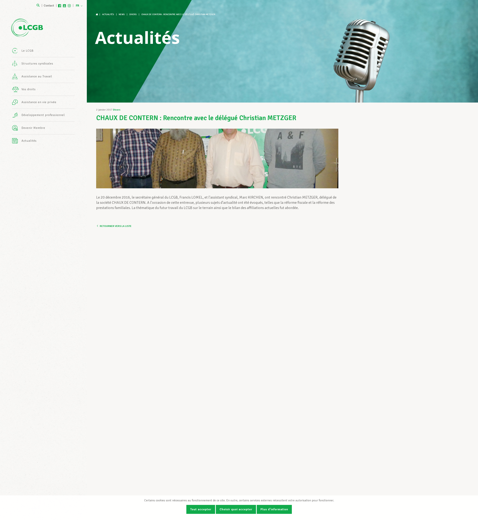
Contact (49, 5)
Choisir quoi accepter (236, 509)
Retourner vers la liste (115, 226)
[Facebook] (59, 5)
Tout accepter (200, 509)
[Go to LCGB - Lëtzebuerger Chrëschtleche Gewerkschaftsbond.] (97, 14)
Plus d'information (274, 509)
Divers (116, 109)
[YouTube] (64, 5)
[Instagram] (69, 5)
